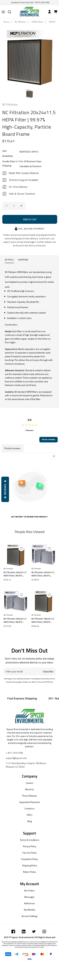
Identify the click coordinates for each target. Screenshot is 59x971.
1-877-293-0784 (14, 752)
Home (6, 21)
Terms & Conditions (29, 840)
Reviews (5, 489)
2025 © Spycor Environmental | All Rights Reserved (29, 937)
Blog (29, 821)
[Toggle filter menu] (54, 456)
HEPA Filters (37, 21)
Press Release (29, 795)
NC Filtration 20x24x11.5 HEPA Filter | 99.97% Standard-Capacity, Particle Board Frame (15, 574)
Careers (29, 783)
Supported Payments (29, 802)
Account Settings (29, 916)
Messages (29, 897)
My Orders (29, 890)
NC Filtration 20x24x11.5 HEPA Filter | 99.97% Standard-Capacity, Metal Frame (15, 620)
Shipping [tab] (23, 259)
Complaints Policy (29, 859)
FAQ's (29, 815)
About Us (29, 789)
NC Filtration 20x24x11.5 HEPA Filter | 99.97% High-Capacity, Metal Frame (42, 574)
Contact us (30, 808)
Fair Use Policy (29, 852)
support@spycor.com (16, 758)
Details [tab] (9, 259)
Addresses (29, 903)
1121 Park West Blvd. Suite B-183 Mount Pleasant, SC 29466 (26, 765)
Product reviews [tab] (12, 448)
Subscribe (48, 671)
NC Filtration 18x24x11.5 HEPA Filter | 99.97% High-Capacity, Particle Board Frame (42, 620)
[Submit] (3, 12)
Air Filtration (20, 21)
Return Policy (29, 872)
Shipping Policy (29, 865)
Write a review (48, 439)
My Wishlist (29, 909)
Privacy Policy (29, 846)
